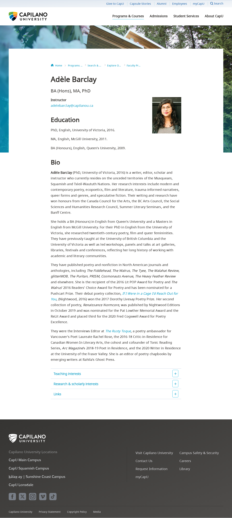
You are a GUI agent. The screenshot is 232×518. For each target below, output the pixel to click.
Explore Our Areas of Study (114, 65)
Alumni (161, 4)
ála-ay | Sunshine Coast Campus (37, 476)
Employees (179, 4)
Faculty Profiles (134, 65)
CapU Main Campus (25, 459)
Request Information (151, 468)
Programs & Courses (128, 16)
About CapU (214, 16)
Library (184, 468)
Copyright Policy (77, 511)
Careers (185, 460)
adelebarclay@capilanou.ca (72, 105)
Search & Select (95, 65)
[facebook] (12, 496)
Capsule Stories (140, 4)
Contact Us (144, 460)
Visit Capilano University (154, 452)
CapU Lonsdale (21, 484)
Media (97, 511)
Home (58, 65)
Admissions (159, 16)
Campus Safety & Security (199, 452)
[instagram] (32, 496)
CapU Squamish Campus (29, 468)
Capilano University (38, 16)
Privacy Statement (50, 511)
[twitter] (22, 496)
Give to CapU (115, 4)
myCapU (198, 4)
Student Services (186, 16)
